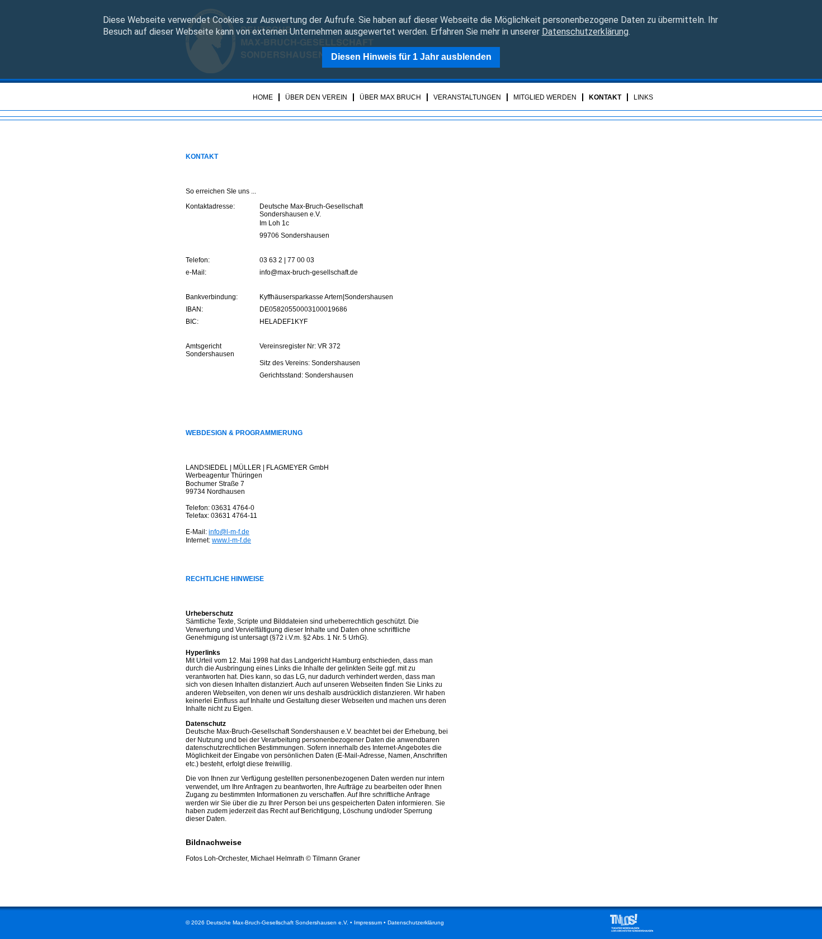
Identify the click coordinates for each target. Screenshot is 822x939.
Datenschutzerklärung (585, 31)
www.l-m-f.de (231, 540)
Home (263, 97)
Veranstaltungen (467, 97)
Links (643, 97)
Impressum (368, 922)
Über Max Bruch (390, 97)
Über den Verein (316, 97)
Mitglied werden (545, 97)
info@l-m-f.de (229, 532)
